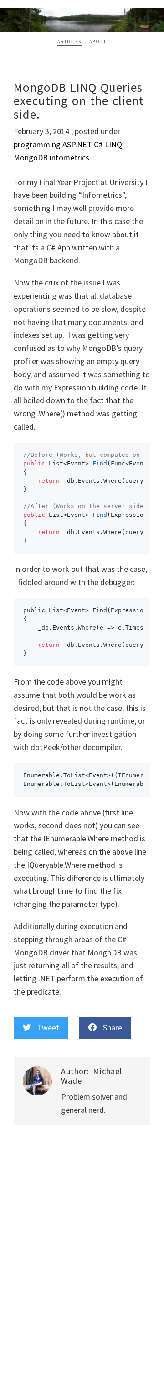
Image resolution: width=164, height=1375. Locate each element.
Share (109, 1027)
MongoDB (31, 157)
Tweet (45, 1027)
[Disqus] (82, 1257)
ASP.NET (77, 144)
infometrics (69, 157)
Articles (69, 42)
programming (37, 144)
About (97, 42)
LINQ (113, 144)
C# (98, 144)
